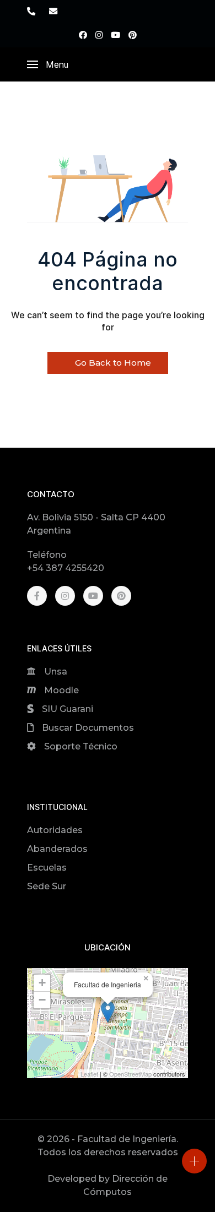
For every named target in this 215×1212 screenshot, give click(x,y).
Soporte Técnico (80, 746)
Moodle (61, 690)
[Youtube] (115, 35)
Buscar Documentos (88, 727)
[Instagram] (99, 35)
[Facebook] (83, 35)
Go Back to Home (112, 362)
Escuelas (47, 867)
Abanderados (57, 849)
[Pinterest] (132, 35)
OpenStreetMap (130, 1073)
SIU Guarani (67, 709)
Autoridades (55, 830)
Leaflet (89, 1073)
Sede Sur (46, 886)
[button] (47, 64)
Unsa (55, 671)
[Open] (194, 1161)
